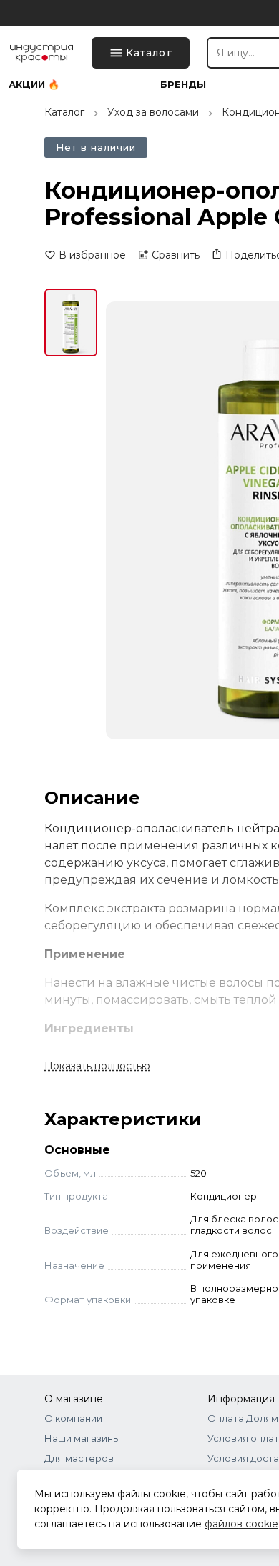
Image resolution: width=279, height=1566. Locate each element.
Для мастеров (79, 1458)
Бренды (183, 84)
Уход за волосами (153, 112)
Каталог (64, 112)
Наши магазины (82, 1438)
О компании (73, 1418)
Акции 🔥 (34, 84)
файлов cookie (241, 1523)
